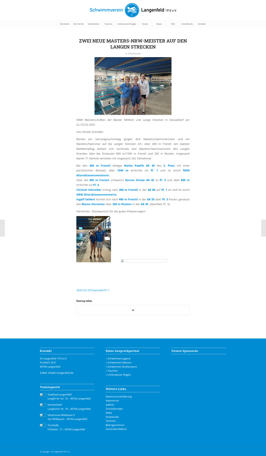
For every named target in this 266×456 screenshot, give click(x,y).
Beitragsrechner (115, 425)
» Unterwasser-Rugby (118, 374)
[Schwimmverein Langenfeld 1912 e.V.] (133, 10)
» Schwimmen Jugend (118, 358)
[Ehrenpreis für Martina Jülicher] (2, 228)
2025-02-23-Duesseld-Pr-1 (93, 290)
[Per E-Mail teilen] (133, 310)
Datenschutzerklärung (119, 396)
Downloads (112, 417)
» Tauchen (112, 370)
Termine (110, 421)
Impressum (112, 400)
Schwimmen (134, 53)
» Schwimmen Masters (119, 362)
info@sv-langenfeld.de (60, 373)
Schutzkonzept (114, 408)
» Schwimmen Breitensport (121, 366)
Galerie (110, 404)
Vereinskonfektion (116, 429)
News (109, 412)
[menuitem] (64, 24)
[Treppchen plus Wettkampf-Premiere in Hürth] (263, 228)
